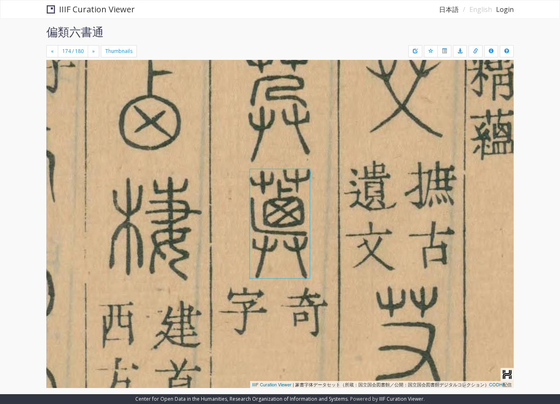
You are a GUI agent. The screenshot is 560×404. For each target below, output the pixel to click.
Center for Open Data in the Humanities (181, 398)
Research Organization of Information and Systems (289, 398)
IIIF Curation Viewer (97, 9)
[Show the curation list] (444, 51)
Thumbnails (118, 51)
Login (505, 9)
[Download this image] (460, 51)
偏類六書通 (75, 31)
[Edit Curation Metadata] (415, 51)
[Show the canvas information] (476, 51)
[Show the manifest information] (491, 51)
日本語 (449, 9)
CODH (496, 384)
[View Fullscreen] (55, 94)
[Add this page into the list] (431, 51)
